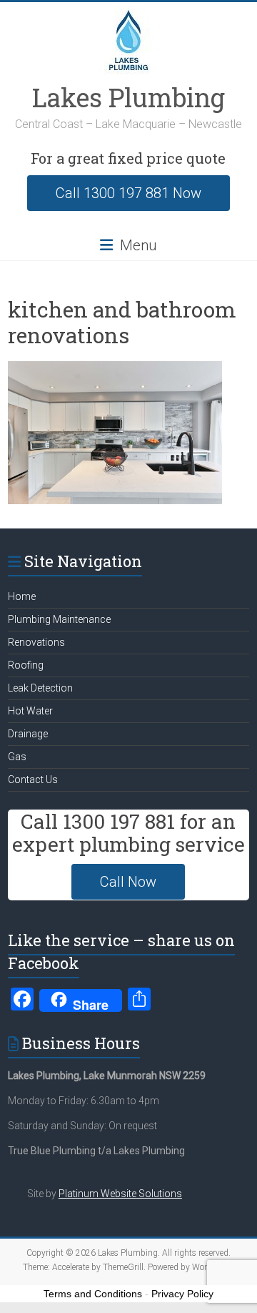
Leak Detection (40, 688)
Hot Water (30, 711)
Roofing (26, 665)
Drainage (28, 733)
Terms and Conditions (93, 1293)
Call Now (128, 881)
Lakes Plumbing (128, 97)
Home (22, 596)
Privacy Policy (182, 1293)
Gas (17, 756)
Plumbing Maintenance (59, 619)
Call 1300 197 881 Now (128, 193)
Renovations (36, 642)
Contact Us (33, 779)
